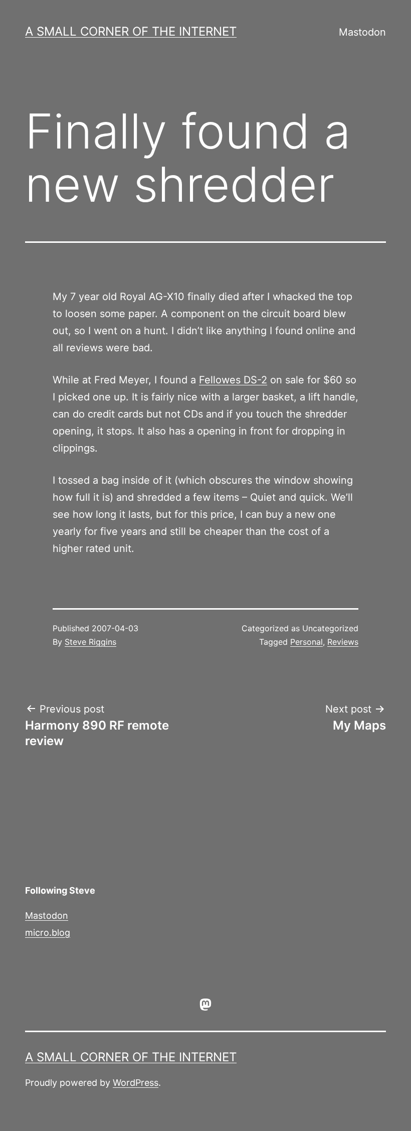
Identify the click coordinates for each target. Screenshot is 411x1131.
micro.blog (47, 932)
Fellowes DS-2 (233, 380)
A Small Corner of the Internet (131, 31)
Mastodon (362, 32)
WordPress (135, 1082)
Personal (306, 642)
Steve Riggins (90, 642)
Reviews (342, 642)
